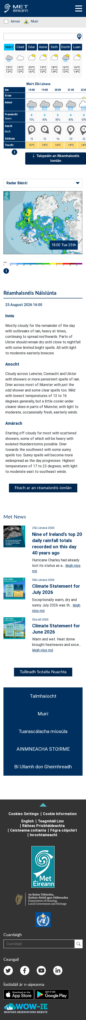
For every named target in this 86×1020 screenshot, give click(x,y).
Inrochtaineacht (43, 835)
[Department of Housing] (43, 899)
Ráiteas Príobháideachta (43, 826)
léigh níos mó (42, 650)
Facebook (24, 970)
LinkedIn (57, 970)
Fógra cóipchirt (63, 830)
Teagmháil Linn (51, 821)
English (27, 821)
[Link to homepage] (43, 867)
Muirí (32, 21)
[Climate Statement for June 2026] (14, 628)
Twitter (8, 970)
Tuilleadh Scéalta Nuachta (43, 672)
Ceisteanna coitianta (28, 830)
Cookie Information (60, 814)
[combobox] (43, 36)
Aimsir (13, 21)
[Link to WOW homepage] (25, 1008)
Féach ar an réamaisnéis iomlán (43, 488)
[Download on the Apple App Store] (19, 994)
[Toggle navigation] (79, 8)
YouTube (41, 970)
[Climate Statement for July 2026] (14, 588)
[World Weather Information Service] (43, 919)
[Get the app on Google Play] (52, 994)
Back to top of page (43, 805)
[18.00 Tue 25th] (42, 222)
